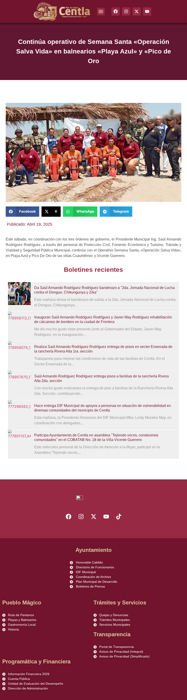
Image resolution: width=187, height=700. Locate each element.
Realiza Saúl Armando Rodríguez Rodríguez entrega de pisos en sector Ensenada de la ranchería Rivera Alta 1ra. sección (103, 349)
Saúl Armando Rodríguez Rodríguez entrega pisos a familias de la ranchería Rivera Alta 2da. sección (101, 378)
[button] (101, 11)
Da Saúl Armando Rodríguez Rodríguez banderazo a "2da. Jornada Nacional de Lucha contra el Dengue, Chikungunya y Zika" (104, 290)
